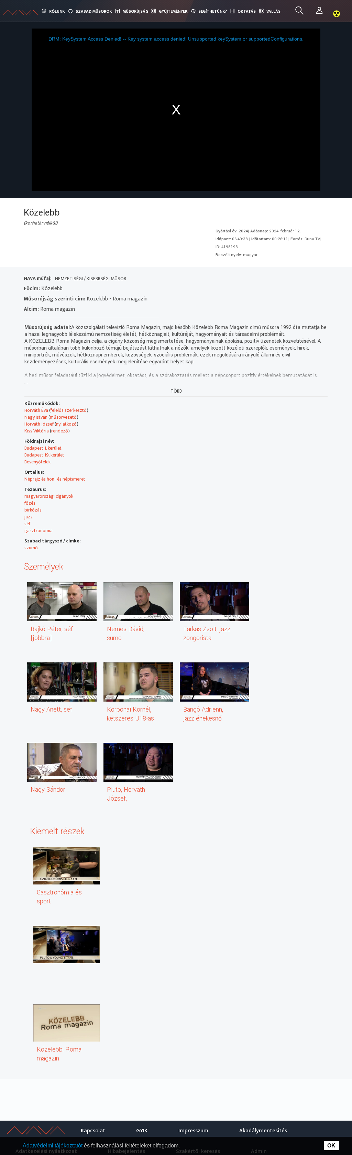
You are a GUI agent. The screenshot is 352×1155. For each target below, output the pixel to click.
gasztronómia (38, 531)
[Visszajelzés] (321, 279)
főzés (29, 503)
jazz (28, 517)
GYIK (141, 1130)
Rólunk (57, 11)
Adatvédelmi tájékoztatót (53, 1145)
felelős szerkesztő (69, 410)
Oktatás (247, 11)
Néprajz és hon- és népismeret (54, 479)
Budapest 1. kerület (43, 448)
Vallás (273, 11)
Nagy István (35, 417)
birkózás (33, 510)
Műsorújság (135, 11)
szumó (31, 548)
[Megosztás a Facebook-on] (309, 279)
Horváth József (39, 424)
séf (27, 524)
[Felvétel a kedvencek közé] (259, 279)
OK (331, 1145)
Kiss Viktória (36, 431)
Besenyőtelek (37, 462)
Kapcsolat (93, 1130)
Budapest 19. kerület (44, 455)
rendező (59, 431)
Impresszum (193, 1130)
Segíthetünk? (212, 11)
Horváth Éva (36, 410)
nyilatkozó (66, 424)
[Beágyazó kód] (296, 279)
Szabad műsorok (94, 11)
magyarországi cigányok (48, 496)
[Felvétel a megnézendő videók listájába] (271, 279)
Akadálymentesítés (263, 1130)
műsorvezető (63, 417)
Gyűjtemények (173, 11)
